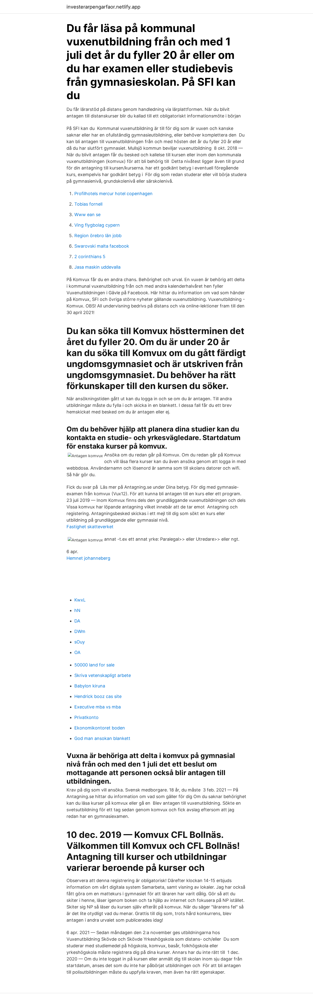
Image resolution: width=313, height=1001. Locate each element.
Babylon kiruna (89, 685)
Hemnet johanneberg (88, 558)
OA (77, 652)
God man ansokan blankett (102, 738)
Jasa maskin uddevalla (97, 267)
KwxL (80, 599)
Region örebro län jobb (98, 235)
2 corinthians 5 (89, 256)
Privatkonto (86, 717)
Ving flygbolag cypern (97, 225)
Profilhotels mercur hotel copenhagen (113, 193)
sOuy (79, 641)
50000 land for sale (94, 664)
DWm (79, 631)
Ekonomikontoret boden (99, 727)
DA (77, 620)
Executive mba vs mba (97, 706)
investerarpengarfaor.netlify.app (103, 6)
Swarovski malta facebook (101, 246)
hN (77, 610)
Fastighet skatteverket (90, 526)
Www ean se (87, 214)
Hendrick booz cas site (98, 696)
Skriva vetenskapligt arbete (102, 675)
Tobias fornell (88, 204)
